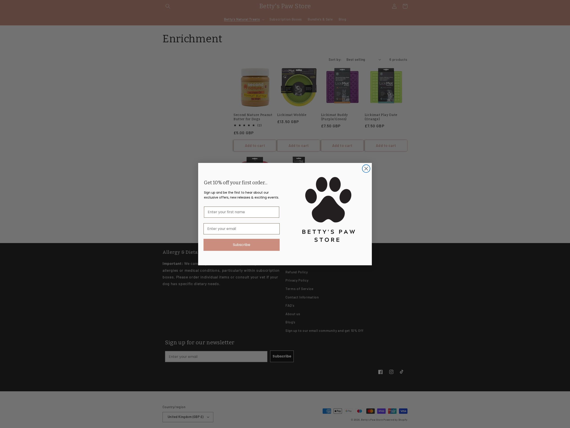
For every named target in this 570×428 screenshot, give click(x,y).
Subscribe (241, 244)
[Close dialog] (366, 168)
